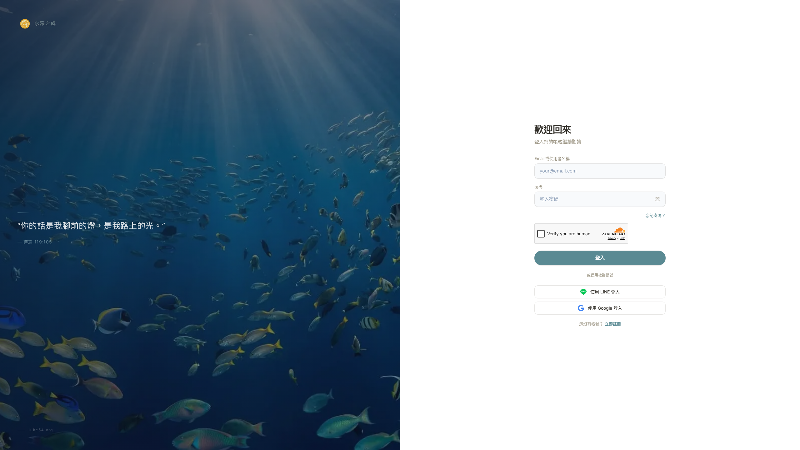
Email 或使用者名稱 (552, 158)
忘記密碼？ (655, 215)
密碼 (538, 186)
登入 (600, 258)
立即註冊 (613, 323)
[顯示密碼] (657, 199)
